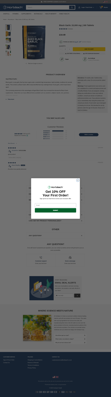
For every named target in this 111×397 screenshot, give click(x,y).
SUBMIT (55, 210)
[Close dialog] (77, 180)
